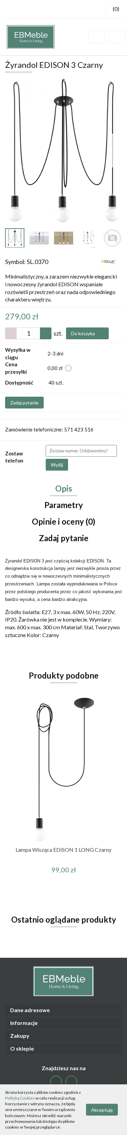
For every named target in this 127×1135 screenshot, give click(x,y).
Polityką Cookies (20, 1098)
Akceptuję (102, 1110)
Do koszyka (83, 333)
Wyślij (57, 465)
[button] (63, 1010)
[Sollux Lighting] (108, 261)
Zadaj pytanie (24, 402)
